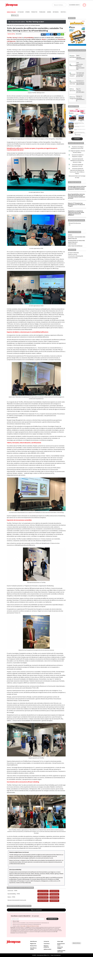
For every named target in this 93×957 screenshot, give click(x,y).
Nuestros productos (46, 946)
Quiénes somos (47, 949)
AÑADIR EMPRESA (76, 943)
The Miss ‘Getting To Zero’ (14, 37)
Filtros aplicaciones (80, 91)
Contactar (46, 941)
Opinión (27, 12)
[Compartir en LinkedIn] (58, 34)
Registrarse (33, 943)
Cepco (33, 51)
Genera (44, 39)
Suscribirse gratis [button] (74, 5)
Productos (34, 12)
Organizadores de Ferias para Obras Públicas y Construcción (76, 242)
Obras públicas (11, 12)
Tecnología (42, 12)
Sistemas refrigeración (80, 99)
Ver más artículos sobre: (16, 22)
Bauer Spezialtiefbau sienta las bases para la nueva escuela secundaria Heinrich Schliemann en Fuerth (76, 196)
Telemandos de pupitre (80, 75)
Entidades (55, 12)
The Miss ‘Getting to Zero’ (35, 22)
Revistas (63, 12)
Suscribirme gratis (52, 918)
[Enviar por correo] (48, 34)
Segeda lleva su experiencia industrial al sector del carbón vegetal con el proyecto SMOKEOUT (76, 213)
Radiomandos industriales (80, 83)
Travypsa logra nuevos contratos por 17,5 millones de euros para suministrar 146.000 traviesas (77, 188)
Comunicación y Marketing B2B (75, 256)
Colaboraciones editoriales (61, 951)
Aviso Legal (23, 926)
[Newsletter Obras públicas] (75, 121)
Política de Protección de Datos (33, 926)
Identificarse (33, 941)
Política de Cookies (60, 947)
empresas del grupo (49, 929)
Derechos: (15, 930)
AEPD (55, 931)
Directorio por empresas (75, 246)
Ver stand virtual (54, 891)
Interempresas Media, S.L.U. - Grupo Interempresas (49, 955)
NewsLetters (33, 946)
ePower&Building (29, 37)
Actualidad (21, 12)
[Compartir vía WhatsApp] (62, 34)
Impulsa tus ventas (72, 254)
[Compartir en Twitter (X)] (55, 34)
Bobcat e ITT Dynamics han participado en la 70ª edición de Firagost (76, 205)
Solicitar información (43, 891)
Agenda (49, 12)
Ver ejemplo (35, 916)
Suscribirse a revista (33, 948)
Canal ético (47, 943)
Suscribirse (77, 138)
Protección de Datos (61, 944)
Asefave (20, 53)
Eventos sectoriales (73, 257)
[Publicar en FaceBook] (51, 34)
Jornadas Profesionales (73, 252)
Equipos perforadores (80, 58)
